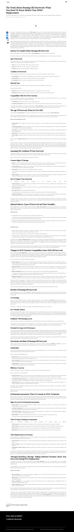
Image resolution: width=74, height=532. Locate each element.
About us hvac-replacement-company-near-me (49, 529)
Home (8, 2)
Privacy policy (60, 529)
